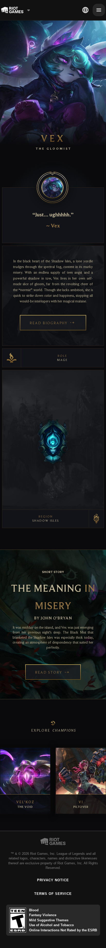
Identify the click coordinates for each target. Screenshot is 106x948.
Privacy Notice (53, 880)
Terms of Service (53, 894)
